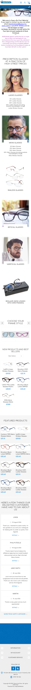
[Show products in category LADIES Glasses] (15, 81)
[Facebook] (13, 668)
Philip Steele (15, 543)
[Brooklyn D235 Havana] (23, 482)
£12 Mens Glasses (15, 146)
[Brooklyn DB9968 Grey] (8, 464)
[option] (15, 13)
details (14, 535)
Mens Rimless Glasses (15, 155)
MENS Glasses (15, 143)
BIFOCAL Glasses (15, 227)
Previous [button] (2, 323)
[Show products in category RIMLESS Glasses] (15, 176)
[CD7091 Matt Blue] (8, 429)
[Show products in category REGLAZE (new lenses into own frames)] (15, 287)
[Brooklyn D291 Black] (23, 464)
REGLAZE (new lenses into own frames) (15, 302)
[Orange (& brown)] (8, 447)
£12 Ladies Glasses (15, 99)
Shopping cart (29, 2)
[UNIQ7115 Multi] (8, 380)
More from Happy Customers (14, 614)
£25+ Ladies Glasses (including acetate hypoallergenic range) (15, 105)
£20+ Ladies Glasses (15, 103)
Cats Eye (9, 334)
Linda (15, 517)
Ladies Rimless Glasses (15, 108)
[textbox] (14, 7)
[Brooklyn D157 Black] (22, 364)
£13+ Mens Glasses (15, 148)
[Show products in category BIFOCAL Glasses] (15, 213)
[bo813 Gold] (8, 364)
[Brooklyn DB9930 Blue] (22, 380)
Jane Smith (15, 568)
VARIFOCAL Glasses (15, 264)
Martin (15, 594)
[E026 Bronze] (8, 395)
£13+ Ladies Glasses (15, 101)
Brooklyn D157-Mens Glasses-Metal (23, 371)
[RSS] (18, 668)
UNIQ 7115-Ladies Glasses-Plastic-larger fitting (8, 386)
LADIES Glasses (15, 95)
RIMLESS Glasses (15, 190)
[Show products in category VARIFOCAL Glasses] (15, 250)
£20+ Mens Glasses (15, 150)
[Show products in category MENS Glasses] (15, 129)
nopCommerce (19, 686)
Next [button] (29, 323)
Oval (22, 334)
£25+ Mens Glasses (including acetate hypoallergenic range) (15, 153)
